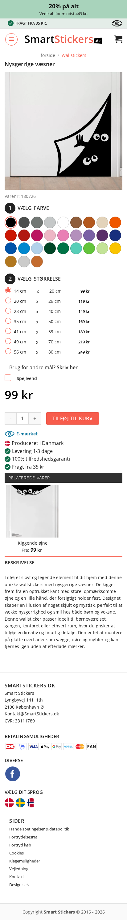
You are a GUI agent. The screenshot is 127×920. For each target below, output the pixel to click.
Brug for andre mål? (43, 367)
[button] (11, 39)
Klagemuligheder (24, 861)
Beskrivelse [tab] (19, 562)
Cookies (16, 853)
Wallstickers (74, 55)
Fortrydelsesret (23, 837)
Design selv (19, 884)
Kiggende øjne (32, 543)
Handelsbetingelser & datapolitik (39, 829)
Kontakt (16, 876)
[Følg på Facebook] (12, 773)
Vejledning (18, 868)
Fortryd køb (20, 845)
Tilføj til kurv (72, 418)
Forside (48, 55)
